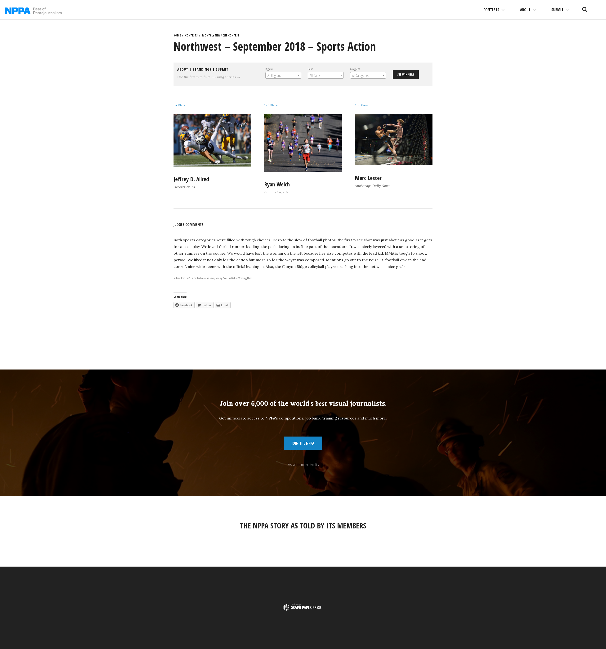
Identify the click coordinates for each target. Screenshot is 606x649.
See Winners (405, 74)
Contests (491, 9)
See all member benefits (303, 464)
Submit (557, 9)
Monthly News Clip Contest (220, 35)
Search (584, 7)
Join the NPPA (303, 443)
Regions (268, 69)
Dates (310, 69)
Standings (202, 69)
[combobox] (283, 75)
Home (177, 35)
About (525, 9)
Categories (355, 69)
